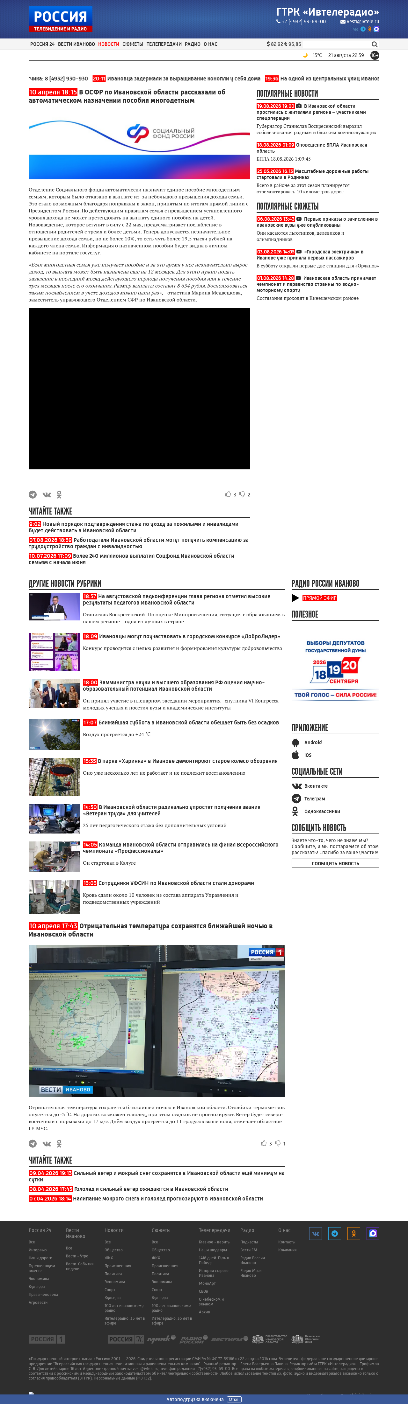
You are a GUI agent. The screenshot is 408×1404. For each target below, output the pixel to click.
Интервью (38, 1250)
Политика (113, 1273)
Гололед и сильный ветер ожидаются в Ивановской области (151, 1189)
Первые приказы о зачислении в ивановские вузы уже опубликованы (317, 222)
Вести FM (248, 1250)
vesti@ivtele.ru (363, 21)
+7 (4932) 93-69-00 (304, 21)
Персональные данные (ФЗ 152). (123, 1378)
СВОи (203, 1291)
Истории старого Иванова (214, 1273)
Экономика (39, 1278)
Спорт (110, 1289)
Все (32, 1242)
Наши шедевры (213, 1250)
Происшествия (118, 1265)
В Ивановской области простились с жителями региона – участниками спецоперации (311, 112)
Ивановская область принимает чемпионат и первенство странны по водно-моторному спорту (316, 284)
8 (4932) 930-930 (42, 78)
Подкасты (249, 1242)
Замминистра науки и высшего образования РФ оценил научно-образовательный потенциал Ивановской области (174, 685)
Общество (114, 1250)
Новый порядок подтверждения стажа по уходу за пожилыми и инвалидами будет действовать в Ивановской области (133, 527)
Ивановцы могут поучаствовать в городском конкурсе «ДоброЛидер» (189, 636)
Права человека (43, 1294)
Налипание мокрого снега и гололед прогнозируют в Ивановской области (168, 1198)
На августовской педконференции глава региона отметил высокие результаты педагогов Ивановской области (176, 599)
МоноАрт (207, 1283)
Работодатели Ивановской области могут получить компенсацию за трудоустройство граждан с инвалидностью (139, 543)
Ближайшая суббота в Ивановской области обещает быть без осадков (188, 722)
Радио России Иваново (252, 1260)
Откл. (234, 1399)
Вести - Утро (77, 1256)
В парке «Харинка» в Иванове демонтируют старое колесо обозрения (188, 761)
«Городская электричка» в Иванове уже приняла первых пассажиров (310, 255)
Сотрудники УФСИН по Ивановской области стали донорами (176, 883)
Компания (287, 1250)
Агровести (38, 1302)
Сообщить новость (335, 864)
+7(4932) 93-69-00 (213, 1368)
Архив (204, 1312)
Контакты (286, 1242)
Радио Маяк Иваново (251, 1273)
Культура (37, 1286)
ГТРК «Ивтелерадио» (327, 11)
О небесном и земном (211, 1301)
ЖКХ (109, 1257)
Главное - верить (214, 1242)
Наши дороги (40, 1257)
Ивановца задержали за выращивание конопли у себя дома (153, 78)
